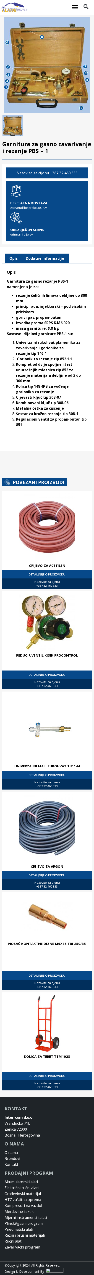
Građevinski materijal (23, 1193)
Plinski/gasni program (24, 1223)
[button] (75, 7)
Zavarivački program (22, 1247)
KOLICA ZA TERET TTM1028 (47, 1056)
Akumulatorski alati (21, 1181)
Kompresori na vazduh (24, 1205)
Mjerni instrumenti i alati (26, 1217)
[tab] (13, 259)
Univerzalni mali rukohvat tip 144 (47, 766)
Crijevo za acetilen (47, 565)
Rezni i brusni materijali (25, 1235)
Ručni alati (13, 1241)
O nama (11, 1152)
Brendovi (12, 1158)
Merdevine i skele (19, 1211)
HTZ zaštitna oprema (23, 1199)
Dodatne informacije (45, 258)
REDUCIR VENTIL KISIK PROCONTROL (47, 655)
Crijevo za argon (47, 866)
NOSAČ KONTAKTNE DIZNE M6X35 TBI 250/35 (47, 943)
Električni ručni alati (22, 1187)
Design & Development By (25, 1271)
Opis (13, 258)
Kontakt (11, 1164)
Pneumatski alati (19, 1229)
